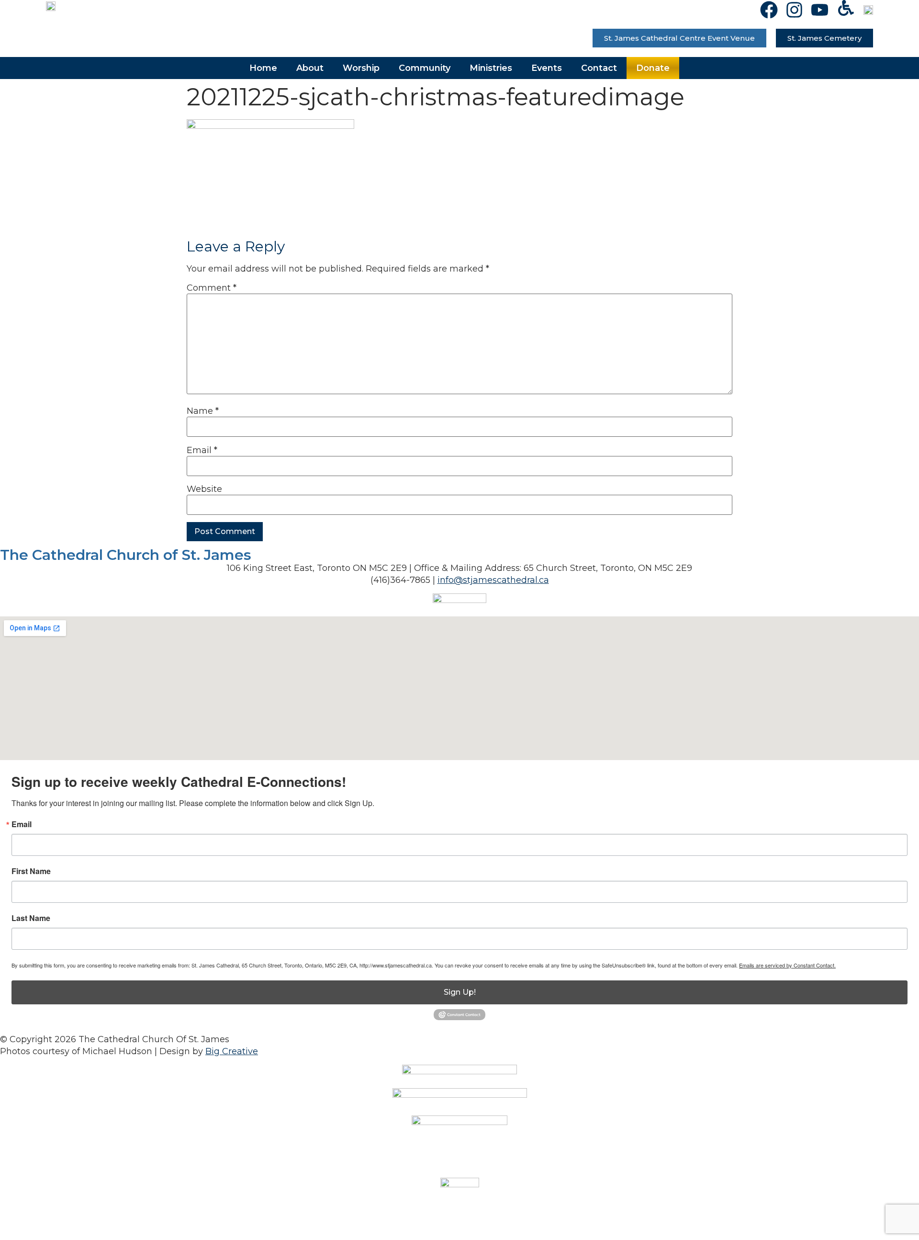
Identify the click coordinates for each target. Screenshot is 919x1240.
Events (546, 68)
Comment (211, 288)
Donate (653, 68)
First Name (31, 871)
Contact (599, 68)
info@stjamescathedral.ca (493, 580)
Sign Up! (460, 992)
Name (203, 411)
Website (204, 489)
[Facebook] (769, 10)
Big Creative (231, 1051)
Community (424, 68)
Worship (361, 68)
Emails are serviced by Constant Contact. (787, 965)
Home (263, 68)
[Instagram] (794, 10)
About (310, 68)
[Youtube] (820, 10)
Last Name (30, 918)
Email (202, 450)
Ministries (491, 68)
